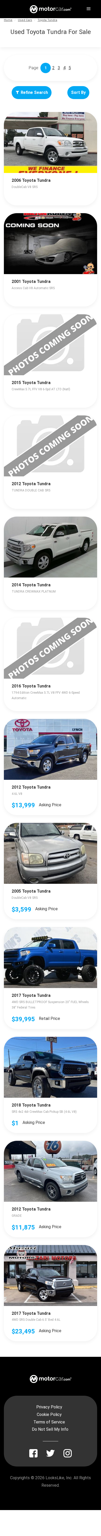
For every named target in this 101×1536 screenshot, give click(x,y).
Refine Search (34, 92)
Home (8, 20)
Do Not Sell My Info (50, 1429)
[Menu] (88, 8)
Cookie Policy (49, 1414)
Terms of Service (49, 1422)
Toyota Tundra (47, 20)
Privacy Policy (49, 1407)
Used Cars (25, 20)
